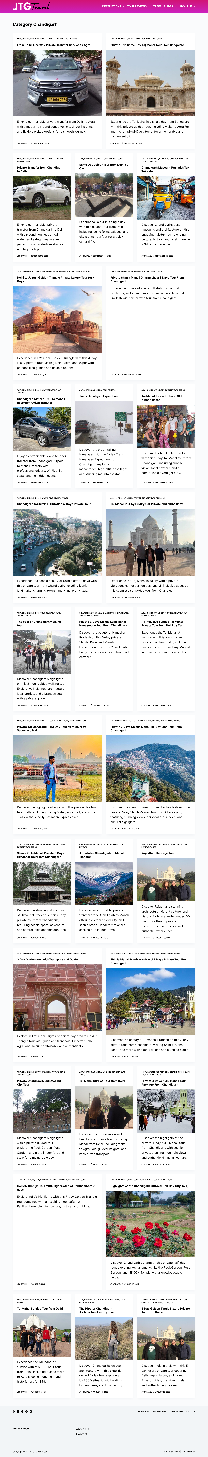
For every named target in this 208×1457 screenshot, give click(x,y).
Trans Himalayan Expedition (98, 396)
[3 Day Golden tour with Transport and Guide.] (57, 997)
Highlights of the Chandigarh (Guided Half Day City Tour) (149, 1186)
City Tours (40, 1072)
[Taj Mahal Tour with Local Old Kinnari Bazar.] (166, 426)
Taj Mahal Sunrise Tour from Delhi (102, 1081)
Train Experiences (77, 721)
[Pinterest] (26, 1411)
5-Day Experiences (150, 1300)
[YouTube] (31, 1411)
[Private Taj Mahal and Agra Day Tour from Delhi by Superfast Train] (57, 768)
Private (44, 39)
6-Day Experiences (88, 613)
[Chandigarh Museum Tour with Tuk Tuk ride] (166, 198)
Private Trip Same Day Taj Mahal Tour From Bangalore (147, 45)
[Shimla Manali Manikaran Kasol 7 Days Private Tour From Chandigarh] (150, 1001)
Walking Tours (24, 616)
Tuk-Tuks (152, 161)
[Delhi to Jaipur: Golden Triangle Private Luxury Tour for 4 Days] (57, 319)
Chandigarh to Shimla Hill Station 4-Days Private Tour (54, 504)
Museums (169, 159)
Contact (81, 1434)
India (37, 39)
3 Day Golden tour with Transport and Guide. (48, 959)
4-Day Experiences (25, 271)
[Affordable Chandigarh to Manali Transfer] (104, 883)
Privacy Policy (188, 1451)
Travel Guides (163, 6)
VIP (89, 271)
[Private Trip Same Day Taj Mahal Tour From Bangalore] (150, 83)
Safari (62, 1180)
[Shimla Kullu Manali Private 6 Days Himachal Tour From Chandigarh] (42, 883)
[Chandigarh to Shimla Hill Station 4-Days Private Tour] (57, 542)
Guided (56, 953)
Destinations (111, 6)
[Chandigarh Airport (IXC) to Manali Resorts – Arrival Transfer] (42, 429)
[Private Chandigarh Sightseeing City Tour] (42, 1111)
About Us (185, 6)
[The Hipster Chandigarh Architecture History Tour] (104, 1338)
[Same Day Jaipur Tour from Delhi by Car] (104, 195)
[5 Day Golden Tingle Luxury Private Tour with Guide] (166, 1338)
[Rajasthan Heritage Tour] (166, 879)
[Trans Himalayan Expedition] (104, 422)
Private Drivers (56, 39)
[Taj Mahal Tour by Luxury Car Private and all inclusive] (150, 542)
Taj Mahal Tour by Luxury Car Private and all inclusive (147, 504)
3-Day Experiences (25, 953)
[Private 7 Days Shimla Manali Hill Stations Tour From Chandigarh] (150, 768)
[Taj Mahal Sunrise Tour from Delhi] (104, 1107)
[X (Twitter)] (18, 1411)
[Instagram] (22, 1411)
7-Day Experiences (119, 721)
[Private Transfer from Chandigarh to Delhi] (42, 198)
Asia (19, 39)
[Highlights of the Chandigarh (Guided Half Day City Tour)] (150, 1224)
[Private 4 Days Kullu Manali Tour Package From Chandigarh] (166, 1111)
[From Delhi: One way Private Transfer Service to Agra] (57, 83)
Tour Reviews (137, 6)
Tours (159, 39)
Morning (169, 613)
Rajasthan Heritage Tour (158, 853)
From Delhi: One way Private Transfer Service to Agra (53, 45)
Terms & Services (171, 1451)
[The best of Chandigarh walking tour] (42, 652)
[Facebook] (14, 1411)
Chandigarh (28, 39)
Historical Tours (167, 844)
